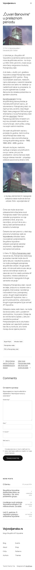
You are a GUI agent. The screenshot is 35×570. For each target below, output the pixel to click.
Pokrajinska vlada (9, 345)
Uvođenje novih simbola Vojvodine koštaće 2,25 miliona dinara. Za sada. (12, 504)
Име (4, 423)
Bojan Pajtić (7, 341)
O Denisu (6, 484)
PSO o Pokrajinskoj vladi (21, 253)
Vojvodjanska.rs (9, 3)
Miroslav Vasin (18, 341)
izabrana (6, 77)
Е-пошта (6, 432)
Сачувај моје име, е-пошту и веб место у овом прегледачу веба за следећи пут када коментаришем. (18, 451)
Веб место (6, 440)
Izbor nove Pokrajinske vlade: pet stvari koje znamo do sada (24, 364)
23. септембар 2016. (28, 504)
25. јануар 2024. (27, 484)
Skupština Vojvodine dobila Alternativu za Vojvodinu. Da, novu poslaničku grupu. (11, 493)
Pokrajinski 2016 (7, 50)
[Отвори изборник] (31, 3)
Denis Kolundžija (14, 48)
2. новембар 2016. (29, 493)
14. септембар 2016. (28, 514)
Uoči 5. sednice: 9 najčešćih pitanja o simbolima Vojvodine (11, 514)
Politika (15, 50)
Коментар (6, 399)
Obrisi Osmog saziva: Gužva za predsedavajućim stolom (9, 364)
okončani (13, 116)
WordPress (29, 566)
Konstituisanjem (9, 99)
